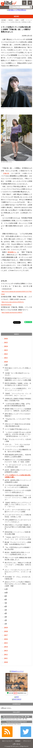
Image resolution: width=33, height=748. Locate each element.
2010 (6, 662)
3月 (5, 617)
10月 (6, 593)
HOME (3, 20)
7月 (5, 603)
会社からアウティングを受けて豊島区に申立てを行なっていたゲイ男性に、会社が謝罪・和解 (18, 584)
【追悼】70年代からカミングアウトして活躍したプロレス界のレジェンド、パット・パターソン (18, 504)
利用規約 (17, 741)
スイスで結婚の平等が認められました (17, 429)
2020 (16, 20)
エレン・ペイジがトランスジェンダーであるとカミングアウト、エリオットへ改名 (18, 572)
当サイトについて (7, 741)
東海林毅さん (12, 252)
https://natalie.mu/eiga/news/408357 (12, 312)
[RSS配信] (7, 731)
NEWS (11, 20)
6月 (5, 606)
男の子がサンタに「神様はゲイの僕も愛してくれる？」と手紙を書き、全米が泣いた (18, 564)
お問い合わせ (16, 744)
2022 (6, 354)
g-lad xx (9, 3)
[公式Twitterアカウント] (25, 731)
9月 (5, 596)
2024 (6, 346)
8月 (5, 599)
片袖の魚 (6, 173)
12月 (22, 20)
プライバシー (27, 741)
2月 (5, 620)
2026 (6, 339)
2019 (6, 628)
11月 (6, 589)
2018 (6, 631)
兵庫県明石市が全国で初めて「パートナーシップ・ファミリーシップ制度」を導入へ (18, 497)
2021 (6, 358)
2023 (6, 350)
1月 (5, 624)
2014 (6, 647)
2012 (6, 655)
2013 (6, 651)
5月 (5, 610)
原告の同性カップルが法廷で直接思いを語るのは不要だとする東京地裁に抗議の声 (18, 527)
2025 (6, 342)
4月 (5, 613)
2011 (6, 658)
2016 (6, 639)
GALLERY (16, 712)
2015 (6, 643)
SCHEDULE (16, 704)
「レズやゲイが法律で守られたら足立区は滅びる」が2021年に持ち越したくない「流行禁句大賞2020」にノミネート (18, 434)
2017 (6, 635)
